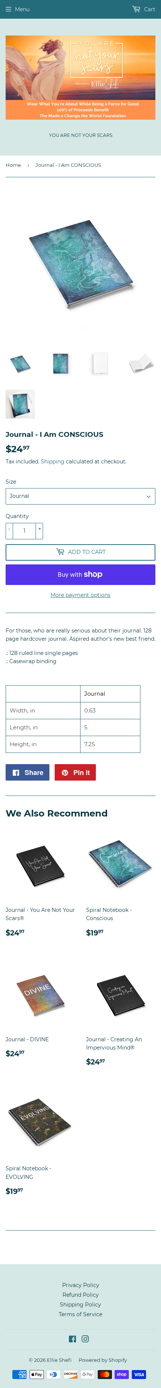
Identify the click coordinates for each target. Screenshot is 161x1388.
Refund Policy (81, 1295)
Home (13, 165)
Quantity (17, 516)
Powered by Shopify (103, 1360)
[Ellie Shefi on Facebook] (72, 1340)
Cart (149, 9)
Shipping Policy (80, 1304)
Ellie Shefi (59, 1360)
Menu (22, 9)
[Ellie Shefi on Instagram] (85, 1340)
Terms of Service (80, 1314)
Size (11, 481)
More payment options (80, 595)
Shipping (52, 461)
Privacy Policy (80, 1285)
